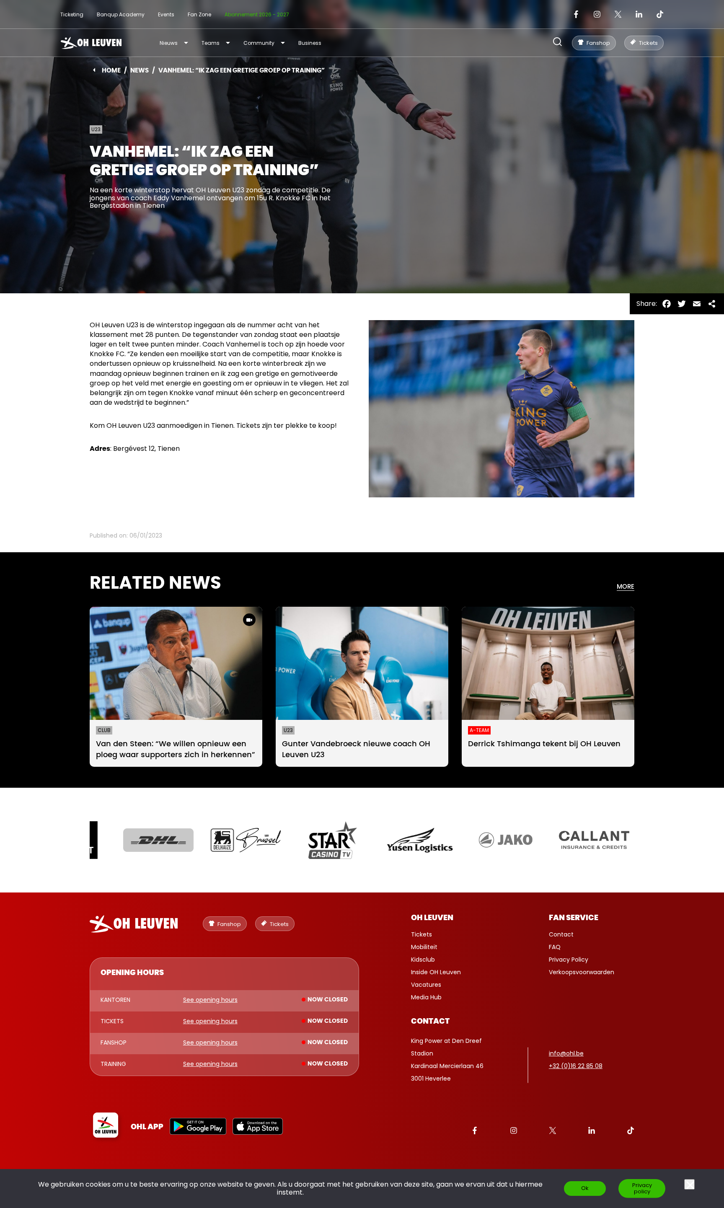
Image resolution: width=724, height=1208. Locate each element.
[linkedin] (639, 14)
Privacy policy (642, 1188)
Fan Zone (199, 14)
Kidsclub (423, 959)
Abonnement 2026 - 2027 (257, 14)
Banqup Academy (121, 14)
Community (258, 43)
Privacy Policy (568, 959)
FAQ (555, 947)
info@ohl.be (566, 1053)
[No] (689, 1184)
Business (309, 43)
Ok (585, 1188)
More (625, 587)
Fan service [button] (573, 918)
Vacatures (426, 984)
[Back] (94, 69)
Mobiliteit (424, 947)
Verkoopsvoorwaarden (581, 972)
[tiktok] (660, 14)
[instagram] (597, 14)
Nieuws (169, 43)
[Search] (557, 42)
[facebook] (576, 14)
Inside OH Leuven (436, 972)
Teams (211, 43)
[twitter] (618, 14)
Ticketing (71, 14)
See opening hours (210, 1000)
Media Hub (426, 997)
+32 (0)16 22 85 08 (575, 1066)
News (139, 70)
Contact (561, 934)
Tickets (421, 934)
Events (166, 14)
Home (111, 70)
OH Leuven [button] (432, 918)
